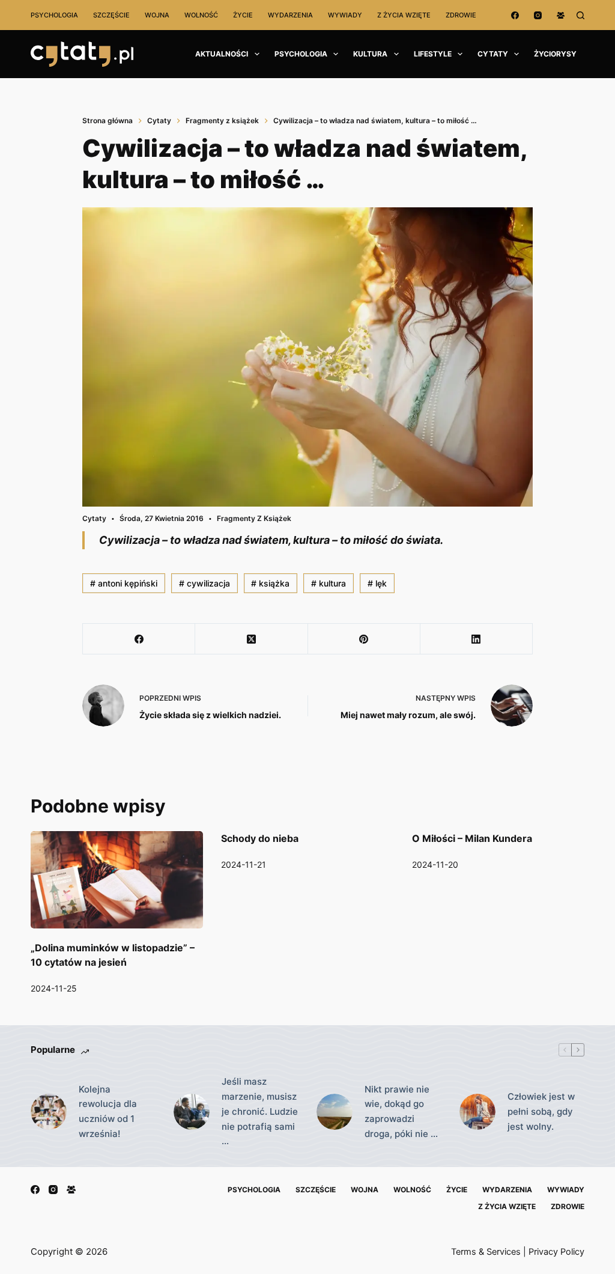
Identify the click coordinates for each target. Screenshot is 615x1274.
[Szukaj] (580, 15)
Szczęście (111, 15)
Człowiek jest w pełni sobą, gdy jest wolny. (541, 1111)
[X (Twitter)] (251, 639)
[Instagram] (538, 15)
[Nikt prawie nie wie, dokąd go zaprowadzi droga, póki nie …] (335, 1112)
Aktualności (221, 53)
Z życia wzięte (404, 15)
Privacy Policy (556, 1251)
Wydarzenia (290, 15)
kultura (328, 583)
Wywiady (345, 15)
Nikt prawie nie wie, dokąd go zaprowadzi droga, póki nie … (401, 1111)
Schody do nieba (259, 838)
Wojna (157, 15)
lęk (377, 583)
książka (270, 583)
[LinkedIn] (476, 639)
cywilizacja (204, 583)
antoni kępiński (123, 583)
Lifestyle (433, 53)
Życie (243, 15)
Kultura (370, 53)
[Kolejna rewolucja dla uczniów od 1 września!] (49, 1112)
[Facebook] (515, 15)
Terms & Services (486, 1251)
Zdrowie (461, 15)
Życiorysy (555, 53)
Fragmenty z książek (254, 518)
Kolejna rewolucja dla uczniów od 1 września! (108, 1111)
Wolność (201, 15)
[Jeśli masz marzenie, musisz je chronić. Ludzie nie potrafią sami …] (192, 1112)
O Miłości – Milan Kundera (472, 838)
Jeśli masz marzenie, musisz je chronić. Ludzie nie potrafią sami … (260, 1111)
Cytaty (492, 53)
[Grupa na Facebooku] (561, 15)
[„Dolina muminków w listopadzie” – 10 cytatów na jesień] (117, 879)
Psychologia (54, 15)
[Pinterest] (364, 639)
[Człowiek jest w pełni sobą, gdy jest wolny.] (477, 1112)
